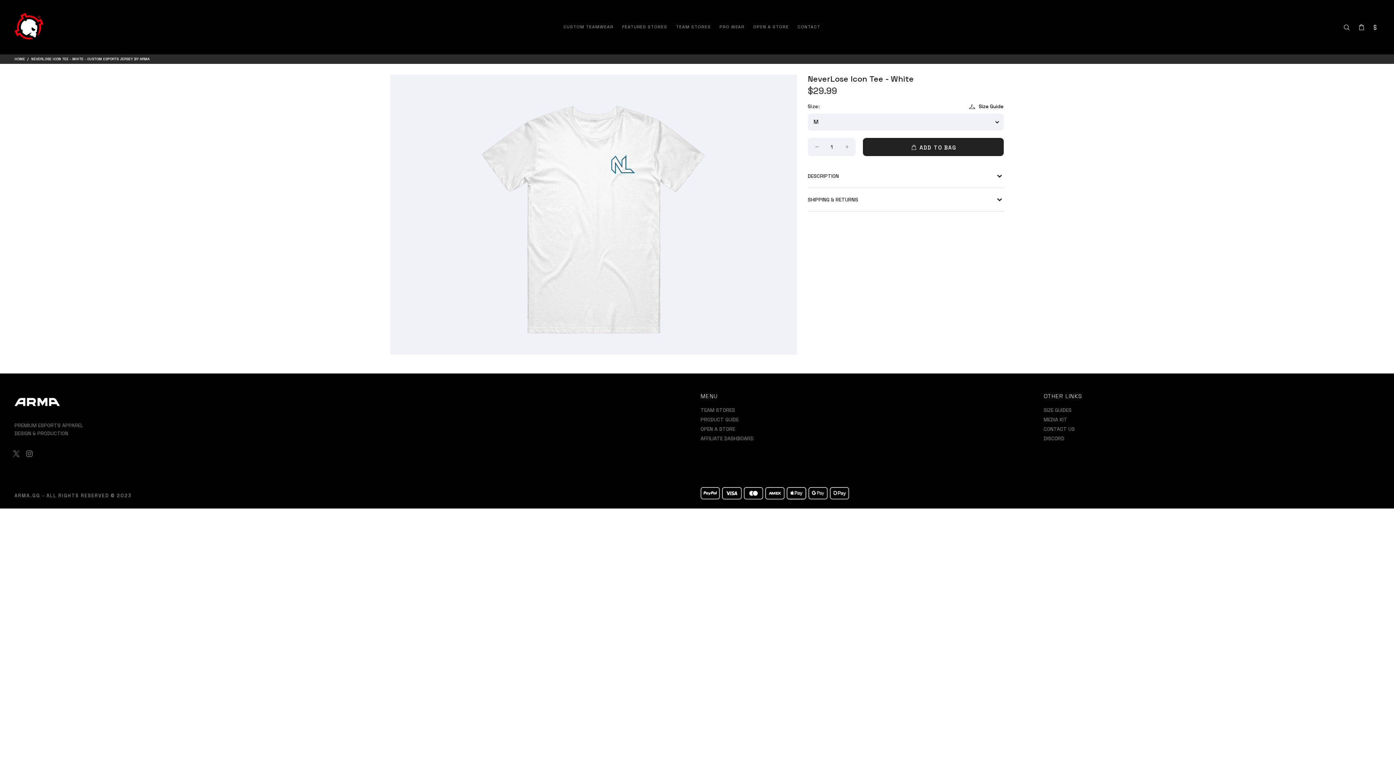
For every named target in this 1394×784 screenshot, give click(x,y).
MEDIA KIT (1055, 419)
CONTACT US (1059, 429)
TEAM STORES (718, 410)
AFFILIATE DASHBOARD (727, 438)
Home (20, 59)
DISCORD (1054, 438)
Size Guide (991, 106)
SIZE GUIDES (1058, 410)
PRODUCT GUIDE (720, 419)
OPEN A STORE (718, 429)
